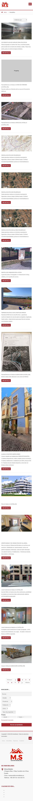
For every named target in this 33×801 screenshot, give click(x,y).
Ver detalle (6, 53)
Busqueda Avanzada (7, 720)
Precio (3, 715)
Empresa (15, 741)
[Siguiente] (22, 682)
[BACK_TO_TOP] (30, 738)
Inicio (5, 12)
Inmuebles (9, 741)
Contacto (21, 741)
